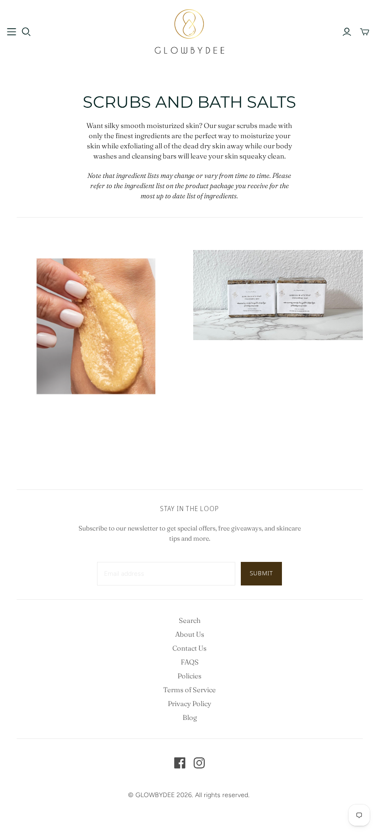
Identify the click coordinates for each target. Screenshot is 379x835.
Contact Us (189, 648)
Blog (190, 717)
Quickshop (57, 436)
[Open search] (26, 32)
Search (190, 620)
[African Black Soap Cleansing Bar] (278, 295)
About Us (189, 634)
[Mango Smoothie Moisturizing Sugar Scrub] (101, 335)
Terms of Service (189, 689)
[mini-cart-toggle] (364, 32)
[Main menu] (11, 32)
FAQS (190, 662)
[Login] (347, 32)
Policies (189, 675)
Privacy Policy (189, 703)
